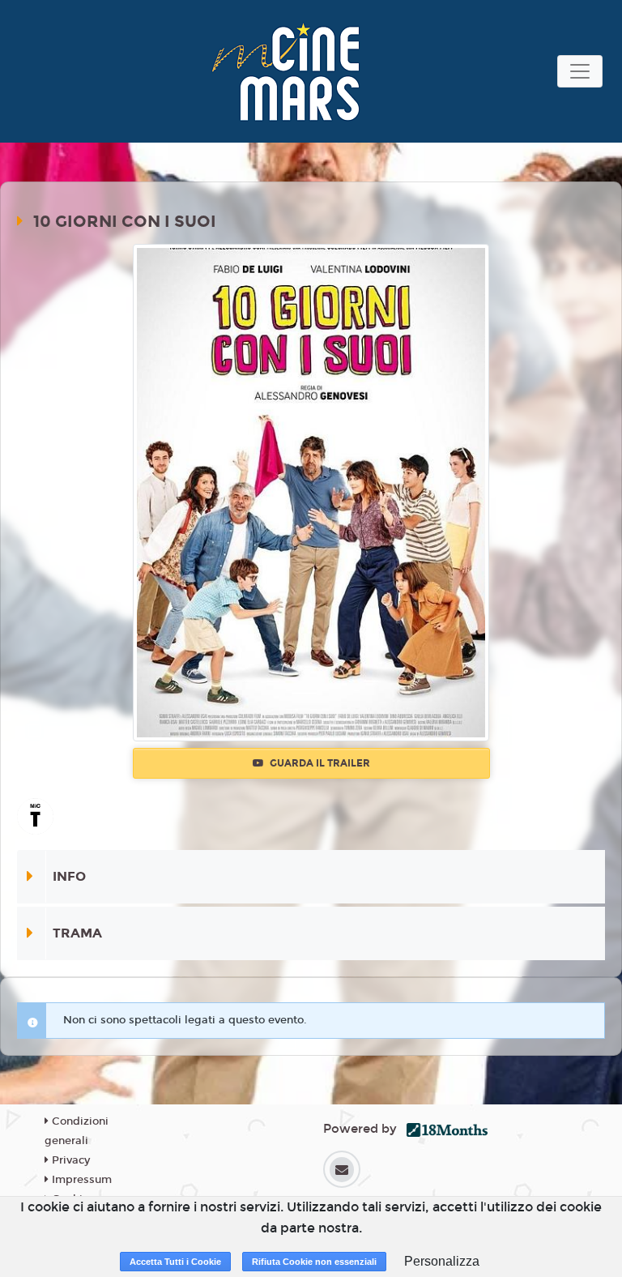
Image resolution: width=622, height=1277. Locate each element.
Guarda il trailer (318, 763)
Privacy (69, 1160)
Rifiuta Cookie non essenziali (314, 1261)
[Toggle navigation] (580, 71)
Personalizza (441, 1261)
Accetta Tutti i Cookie (175, 1261)
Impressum (80, 1179)
